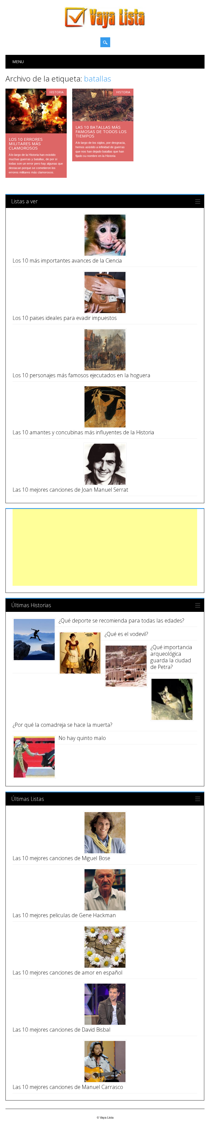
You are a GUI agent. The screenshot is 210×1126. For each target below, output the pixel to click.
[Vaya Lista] (105, 27)
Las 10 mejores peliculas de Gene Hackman (64, 915)
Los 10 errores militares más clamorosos (26, 143)
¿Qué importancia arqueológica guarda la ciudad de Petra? (171, 657)
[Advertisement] (105, 547)
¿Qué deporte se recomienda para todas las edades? (121, 620)
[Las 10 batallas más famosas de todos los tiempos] (102, 120)
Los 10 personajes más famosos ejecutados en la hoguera (81, 375)
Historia (56, 92)
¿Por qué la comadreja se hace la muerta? (62, 724)
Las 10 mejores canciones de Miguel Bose (61, 858)
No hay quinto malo (82, 738)
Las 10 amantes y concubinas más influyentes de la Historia (83, 432)
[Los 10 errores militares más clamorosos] (36, 132)
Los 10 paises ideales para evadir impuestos (65, 318)
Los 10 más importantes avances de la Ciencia (67, 260)
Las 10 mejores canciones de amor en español (67, 972)
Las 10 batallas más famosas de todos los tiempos (101, 131)
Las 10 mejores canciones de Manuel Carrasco (68, 1087)
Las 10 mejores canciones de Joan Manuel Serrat (70, 489)
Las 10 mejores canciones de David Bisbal (61, 1029)
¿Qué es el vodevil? (126, 634)
